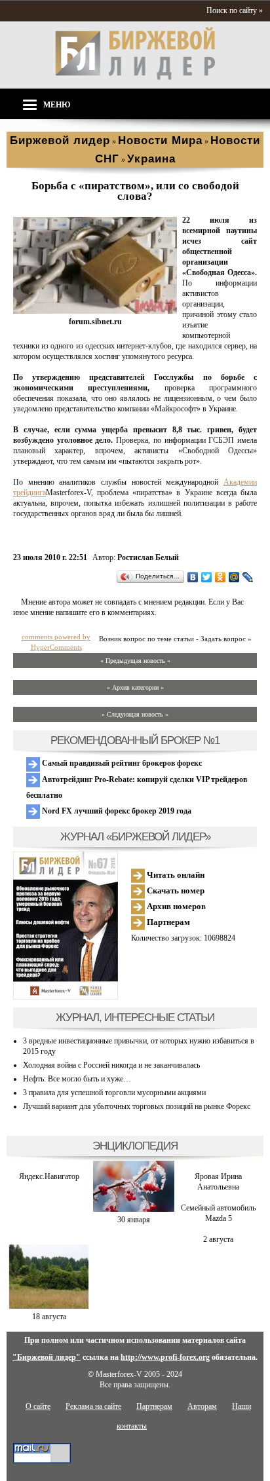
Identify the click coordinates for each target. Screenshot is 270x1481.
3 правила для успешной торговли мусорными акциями (114, 1092)
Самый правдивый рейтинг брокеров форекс (121, 763)
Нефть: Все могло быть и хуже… (77, 1078)
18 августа (49, 1316)
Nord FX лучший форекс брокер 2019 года (115, 810)
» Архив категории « (135, 687)
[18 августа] (49, 1306)
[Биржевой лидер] (135, 77)
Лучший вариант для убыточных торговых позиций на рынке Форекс (136, 1106)
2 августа (218, 1239)
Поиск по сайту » (234, 10)
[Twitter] (207, 577)
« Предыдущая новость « (135, 660)
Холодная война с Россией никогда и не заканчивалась (111, 1065)
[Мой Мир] (234, 577)
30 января (133, 1219)
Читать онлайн (174, 875)
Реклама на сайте (93, 1406)
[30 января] (133, 1209)
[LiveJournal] (248, 577)
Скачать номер (174, 890)
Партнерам (167, 922)
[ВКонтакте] (193, 577)
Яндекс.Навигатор (49, 1176)
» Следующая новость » (135, 714)
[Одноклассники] (220, 577)
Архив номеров (175, 906)
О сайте (38, 1406)
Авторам (202, 1406)
